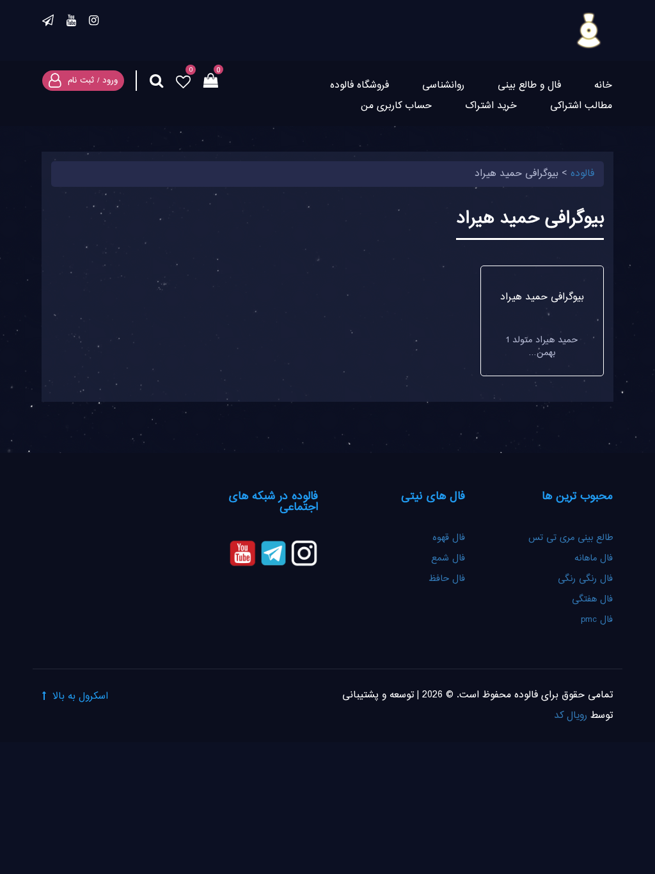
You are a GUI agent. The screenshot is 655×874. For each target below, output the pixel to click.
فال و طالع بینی (529, 85)
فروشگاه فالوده (359, 85)
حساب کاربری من (396, 106)
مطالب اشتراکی (581, 106)
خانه (603, 85)
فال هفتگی (592, 599)
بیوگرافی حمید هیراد (542, 297)
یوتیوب (71, 22)
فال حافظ (445, 579)
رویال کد (570, 715)
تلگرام (48, 22)
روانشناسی (443, 85)
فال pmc (597, 620)
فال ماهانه (593, 558)
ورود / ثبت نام (93, 80)
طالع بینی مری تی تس (570, 538)
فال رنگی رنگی (585, 579)
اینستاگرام (94, 22)
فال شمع (448, 558)
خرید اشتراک (491, 106)
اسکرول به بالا (80, 696)
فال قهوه (448, 538)
